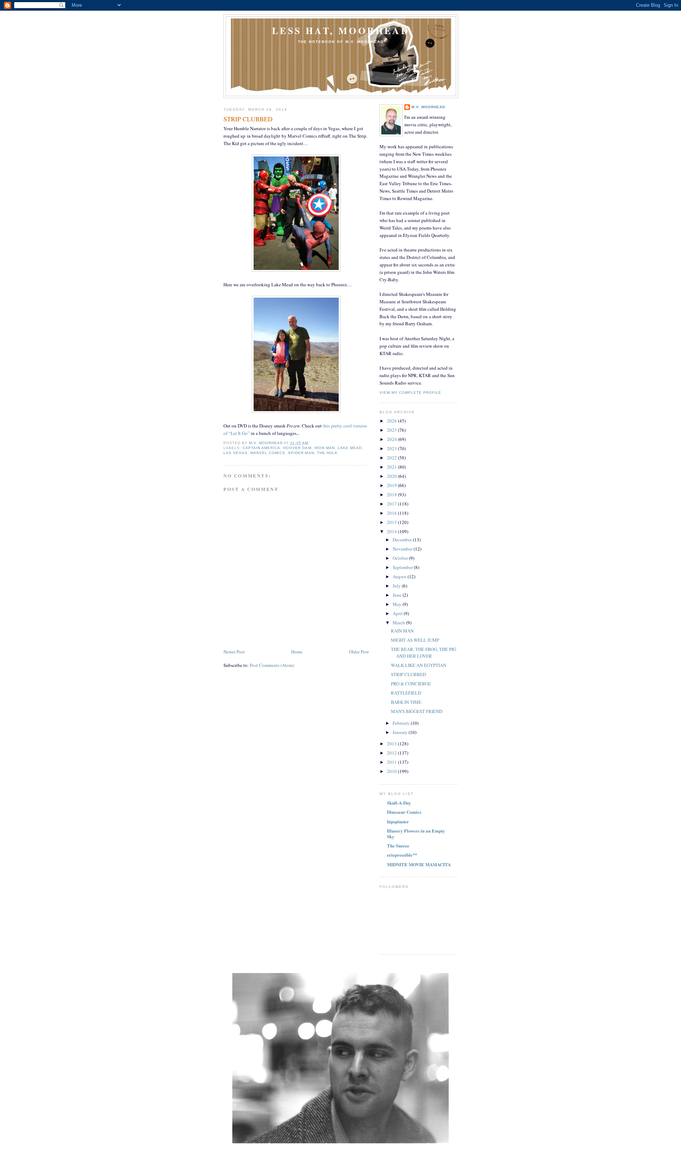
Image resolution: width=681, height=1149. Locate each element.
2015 (392, 522)
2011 (392, 762)
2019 (392, 485)
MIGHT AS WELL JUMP (415, 640)
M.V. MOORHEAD (428, 107)
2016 (392, 513)
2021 (392, 467)
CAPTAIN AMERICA (261, 448)
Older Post (359, 651)
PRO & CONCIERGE (411, 683)
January (401, 732)
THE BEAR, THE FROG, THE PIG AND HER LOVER (423, 652)
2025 (392, 430)
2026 (392, 421)
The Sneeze (398, 845)
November (403, 549)
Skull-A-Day (399, 802)
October (401, 558)
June (398, 595)
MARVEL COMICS (267, 453)
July (397, 585)
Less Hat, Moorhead (341, 30)
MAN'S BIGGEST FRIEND (416, 711)
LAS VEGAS (235, 453)
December (403, 539)
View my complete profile (410, 392)
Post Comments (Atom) (272, 665)
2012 (392, 753)
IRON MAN (324, 448)
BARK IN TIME (406, 702)
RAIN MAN (402, 631)
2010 (392, 771)
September (403, 567)
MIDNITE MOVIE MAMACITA (419, 864)
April (398, 613)
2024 (392, 439)
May (398, 604)
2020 (392, 476)
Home (297, 651)
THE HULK (327, 453)
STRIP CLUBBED (408, 674)
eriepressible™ (402, 854)
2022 (392, 457)
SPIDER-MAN (301, 453)
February (402, 723)
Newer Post (234, 651)
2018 (392, 494)
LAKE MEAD (350, 448)
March (399, 622)
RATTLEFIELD (406, 693)
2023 (392, 448)
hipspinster (398, 821)
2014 (392, 531)
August (400, 576)
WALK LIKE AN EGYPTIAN (418, 665)
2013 (392, 743)
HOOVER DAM (297, 448)
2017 (392, 504)
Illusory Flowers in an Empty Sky (416, 833)
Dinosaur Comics (404, 811)
